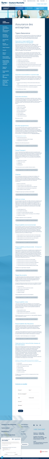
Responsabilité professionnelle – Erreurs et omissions (6, 62)
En (46, 0)
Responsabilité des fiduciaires (6, 76)
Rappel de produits (5, 68)
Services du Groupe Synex (40, 8)
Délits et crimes (4, 53)
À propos (24, 0)
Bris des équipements (5, 44)
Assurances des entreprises (8, 424)
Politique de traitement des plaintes (15, 458)
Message (20, 405)
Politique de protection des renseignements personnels (30, 458)
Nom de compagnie (22, 393)
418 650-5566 (41, 433)
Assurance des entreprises (6, 8)
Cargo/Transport (6, 47)
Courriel (19, 401)
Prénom (19, 390)
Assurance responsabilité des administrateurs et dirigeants (6, 29)
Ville (19, 397)
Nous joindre (23, 433)
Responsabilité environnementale (6, 57)
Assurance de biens (5, 40)
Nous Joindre (42, 0)
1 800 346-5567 (42, 4)
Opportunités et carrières (31, 0)
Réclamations (5, 431)
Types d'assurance (24, 424)
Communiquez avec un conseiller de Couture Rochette (27, 70)
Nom (30, 390)
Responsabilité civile (6, 71)
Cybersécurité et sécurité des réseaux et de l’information (6, 83)
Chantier (4, 50)
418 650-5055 (41, 434)
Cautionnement (5, 428)
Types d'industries (24, 426)
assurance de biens (35, 133)
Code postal (31, 397)
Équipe (38, 0)
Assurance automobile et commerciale (5, 35)
